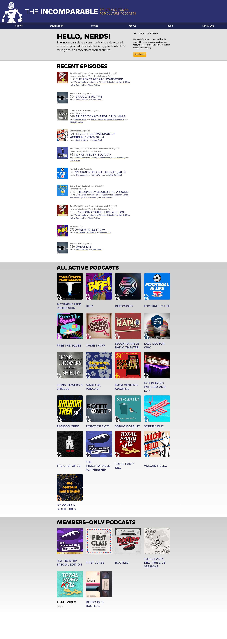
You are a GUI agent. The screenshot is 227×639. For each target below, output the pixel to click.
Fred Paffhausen (90, 198)
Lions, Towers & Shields (70, 387)
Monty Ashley (94, 85)
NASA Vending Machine (126, 387)
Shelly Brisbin (80, 119)
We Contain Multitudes (66, 507)
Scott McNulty (82, 140)
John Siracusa (82, 100)
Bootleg (122, 563)
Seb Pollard (107, 198)
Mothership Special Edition (69, 562)
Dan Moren (75, 160)
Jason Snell (97, 100)
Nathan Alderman (98, 119)
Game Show (95, 345)
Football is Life (157, 306)
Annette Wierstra (99, 82)
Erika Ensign (112, 82)
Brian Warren (98, 175)
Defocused (124, 306)
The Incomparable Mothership (98, 466)
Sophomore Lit (127, 426)
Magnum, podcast (93, 387)
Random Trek (68, 426)
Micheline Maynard (115, 119)
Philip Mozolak (76, 122)
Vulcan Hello (155, 466)
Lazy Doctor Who (154, 345)
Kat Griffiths (124, 82)
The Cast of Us (68, 466)
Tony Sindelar (80, 82)
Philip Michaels (117, 158)
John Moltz (91, 232)
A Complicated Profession (69, 306)
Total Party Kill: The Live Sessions (154, 562)
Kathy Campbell (77, 85)
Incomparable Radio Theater (127, 345)
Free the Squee (69, 345)
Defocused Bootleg (95, 604)
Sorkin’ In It (154, 426)
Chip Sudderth (82, 175)
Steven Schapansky (99, 195)
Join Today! (140, 54)
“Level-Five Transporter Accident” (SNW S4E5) (93, 135)
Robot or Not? (98, 426)
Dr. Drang (93, 158)
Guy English (105, 232)
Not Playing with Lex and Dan (155, 387)
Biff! (89, 306)
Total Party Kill (125, 466)
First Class (95, 563)
